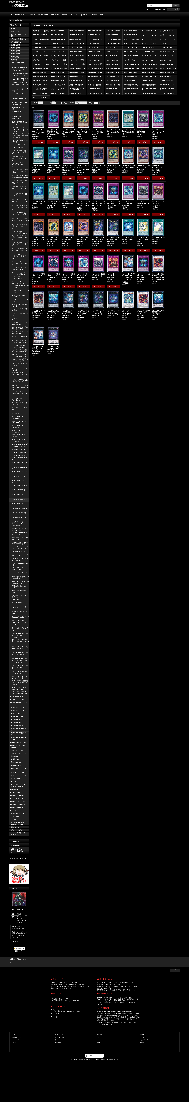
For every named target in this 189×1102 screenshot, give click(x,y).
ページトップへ (175, 969)
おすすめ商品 (58, 1042)
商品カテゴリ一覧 (59, 1034)
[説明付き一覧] (101, 103)
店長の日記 (15, 942)
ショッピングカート (17, 1040)
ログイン (150, 9)
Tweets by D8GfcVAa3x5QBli (18, 858)
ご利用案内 (142, 1037)
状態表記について (16, 845)
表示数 (36, 103)
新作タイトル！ (58, 1040)
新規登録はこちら (160, 9)
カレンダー (142, 1034)
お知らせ (99, 1037)
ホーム (13, 1034)
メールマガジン (101, 1040)
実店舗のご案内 (15, 841)
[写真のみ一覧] (96, 103)
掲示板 (98, 1042)
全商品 (13, 28)
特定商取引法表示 (144, 1040)
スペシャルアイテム (59, 1037)
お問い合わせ (143, 1042)
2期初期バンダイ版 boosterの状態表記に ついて (19, 850)
